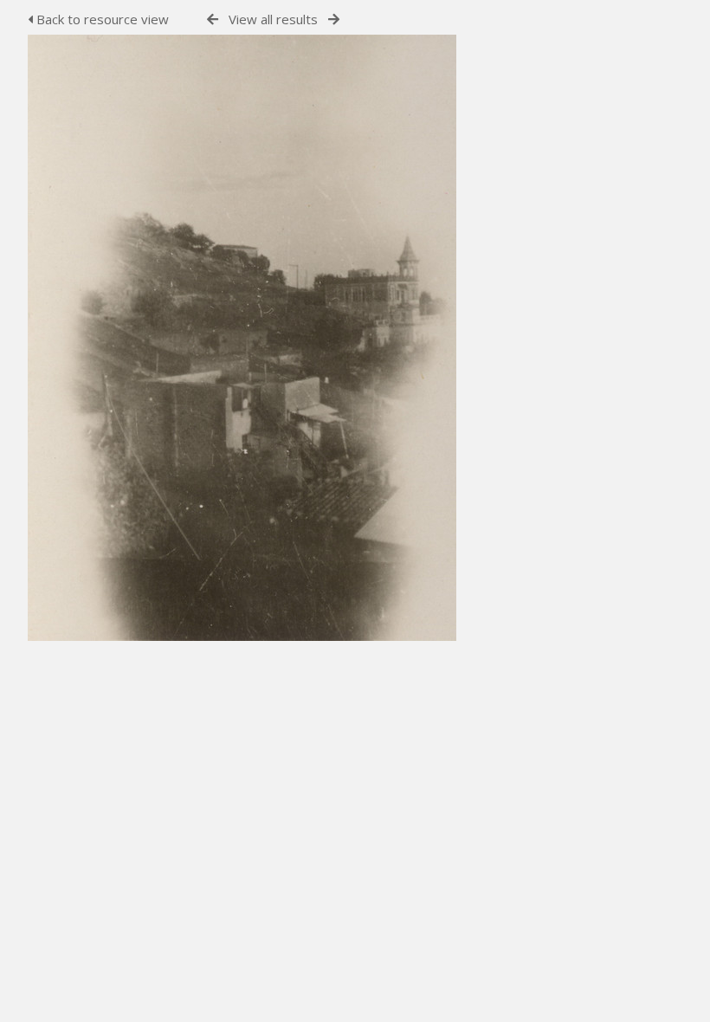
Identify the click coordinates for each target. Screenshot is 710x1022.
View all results (273, 19)
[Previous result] (212, 19)
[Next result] (333, 19)
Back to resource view (101, 19)
